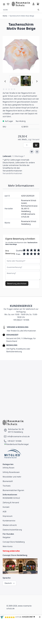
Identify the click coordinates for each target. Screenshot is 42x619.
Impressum (7, 516)
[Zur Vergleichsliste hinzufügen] (37, 151)
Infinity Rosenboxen (11, 472)
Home (5, 16)
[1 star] (24, 250)
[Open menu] (4, 4)
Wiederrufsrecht (10, 525)
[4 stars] (35, 250)
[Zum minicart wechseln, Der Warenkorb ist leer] (38, 4)
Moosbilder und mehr (12, 476)
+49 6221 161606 (14, 441)
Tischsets (7, 486)
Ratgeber (7, 537)
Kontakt (6, 507)
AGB (4, 511)
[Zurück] (5, 81)
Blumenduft (8, 481)
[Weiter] (36, 81)
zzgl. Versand (33, 139)
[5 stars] (38, 250)
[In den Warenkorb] (36, 145)
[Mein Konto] (33, 4)
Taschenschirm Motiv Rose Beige (21, 16)
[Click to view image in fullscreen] (21, 54)
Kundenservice (9, 520)
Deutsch (8, 583)
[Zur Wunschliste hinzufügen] (31, 151)
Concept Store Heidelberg (14, 542)
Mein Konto (8, 546)
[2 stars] (28, 250)
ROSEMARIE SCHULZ (11, 498)
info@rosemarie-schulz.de (18, 436)
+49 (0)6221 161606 (21, 320)
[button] (9, 89)
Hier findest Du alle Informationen (21, 330)
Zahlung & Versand (11, 502)
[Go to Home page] (21, 4)
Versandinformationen (12, 173)
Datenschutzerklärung (12, 529)
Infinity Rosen (8, 467)
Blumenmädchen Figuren (13, 490)
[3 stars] (31, 250)
